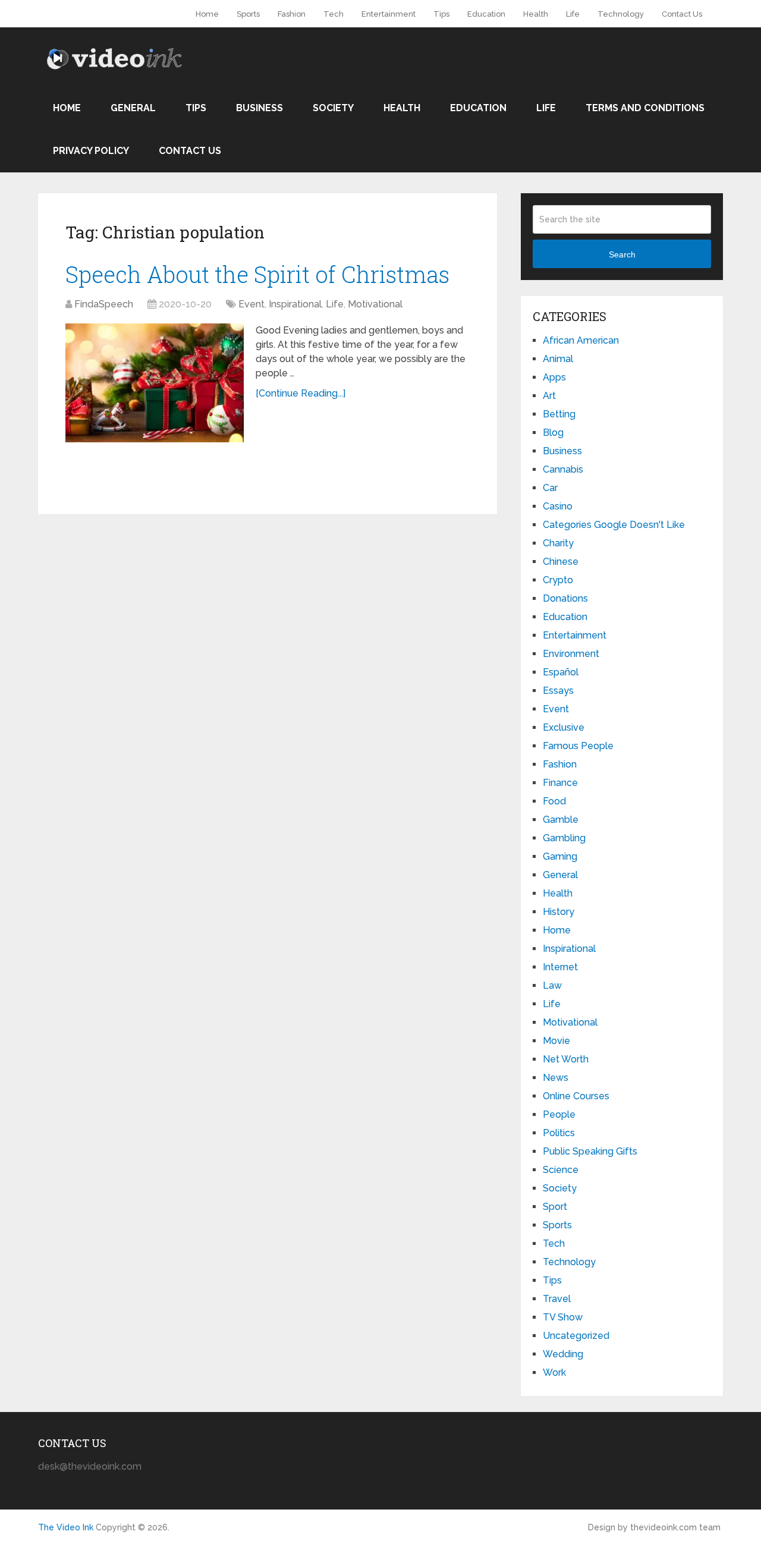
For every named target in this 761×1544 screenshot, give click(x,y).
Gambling (564, 838)
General (133, 108)
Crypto (558, 580)
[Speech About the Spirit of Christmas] (154, 382)
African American (581, 340)
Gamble (560, 819)
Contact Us (682, 14)
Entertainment (388, 14)
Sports (248, 14)
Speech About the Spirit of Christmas (257, 274)
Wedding (563, 1354)
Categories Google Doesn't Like (614, 524)
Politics (559, 1133)
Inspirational (295, 304)
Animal (558, 358)
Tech (333, 14)
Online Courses (576, 1096)
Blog (553, 432)
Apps (554, 377)
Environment (571, 653)
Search (622, 254)
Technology (621, 14)
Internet (560, 967)
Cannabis (563, 469)
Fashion (292, 14)
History (558, 911)
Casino (558, 506)
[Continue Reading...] (300, 393)
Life (573, 14)
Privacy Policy (91, 150)
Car (550, 487)
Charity (558, 543)
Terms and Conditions (645, 108)
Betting (559, 414)
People (559, 1114)
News (555, 1077)
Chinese (560, 561)
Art (549, 395)
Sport (555, 1206)
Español (560, 672)
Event (251, 304)
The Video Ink (65, 1527)
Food (554, 801)
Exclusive (563, 727)
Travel (557, 1298)
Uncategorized (576, 1335)
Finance (560, 782)
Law (552, 985)
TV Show (563, 1317)
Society (333, 108)
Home (207, 14)
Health (535, 14)
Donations (565, 598)
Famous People (578, 745)
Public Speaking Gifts (590, 1151)
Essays (558, 690)
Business (259, 108)
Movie (556, 1040)
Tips (441, 14)
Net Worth (566, 1059)
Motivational (375, 304)
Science (560, 1169)
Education (486, 14)
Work (554, 1372)
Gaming (560, 856)
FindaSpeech (103, 304)
